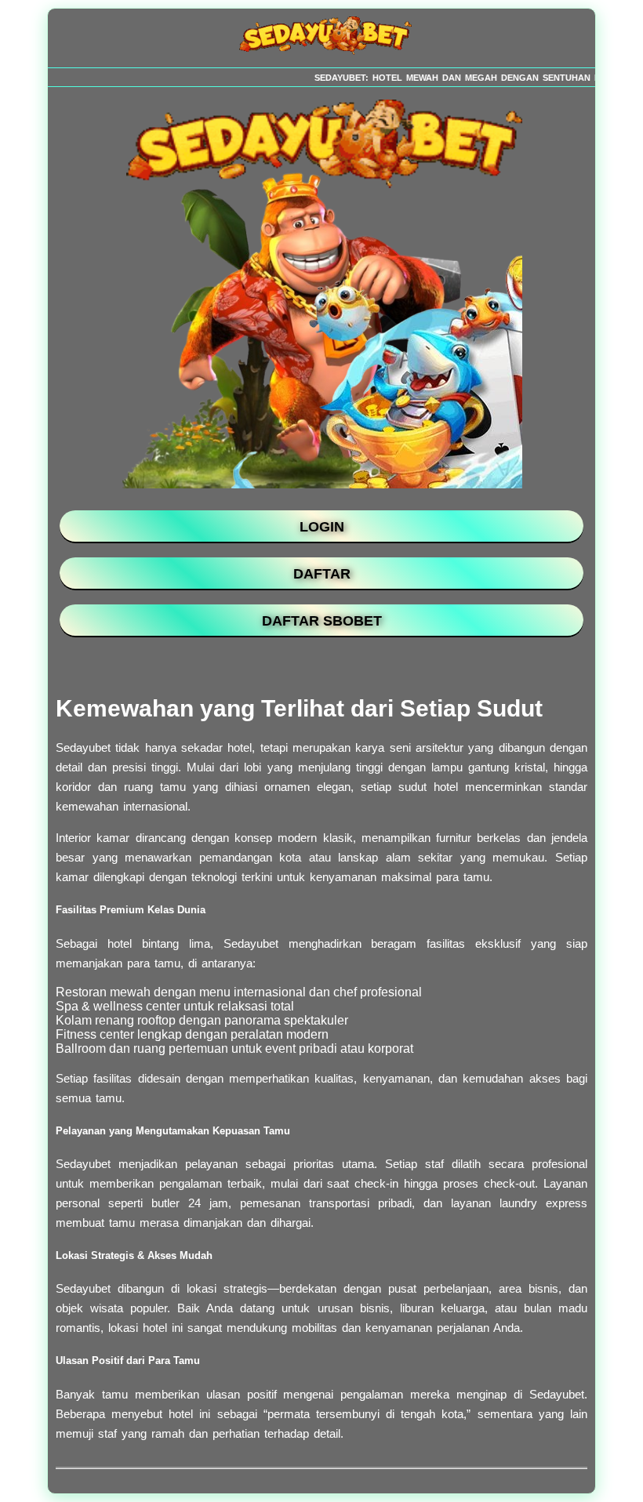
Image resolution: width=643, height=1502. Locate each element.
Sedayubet (250, 943)
